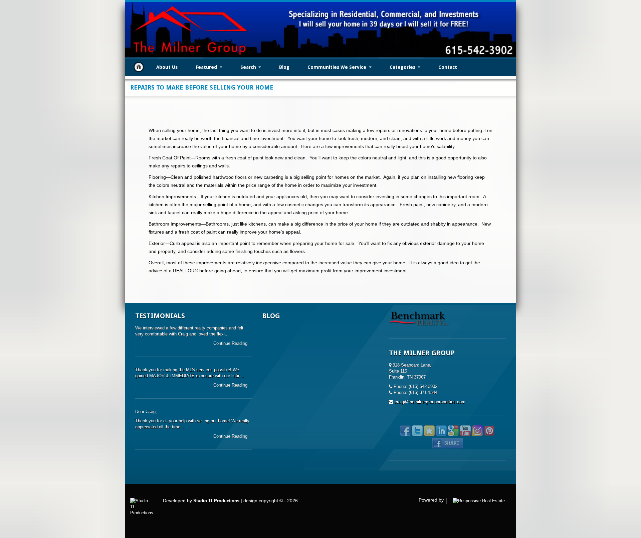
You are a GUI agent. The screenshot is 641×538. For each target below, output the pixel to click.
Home (138, 67)
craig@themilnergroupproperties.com (430, 401)
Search (248, 67)
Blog (284, 67)
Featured (207, 67)
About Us (167, 67)
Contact (447, 67)
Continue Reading (231, 343)
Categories (403, 67)
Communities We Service (337, 67)
